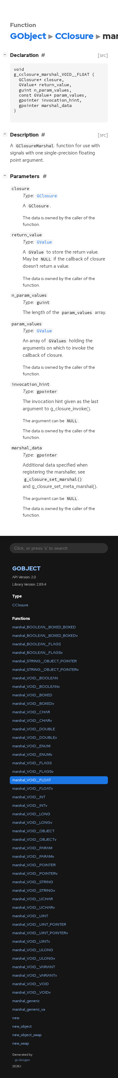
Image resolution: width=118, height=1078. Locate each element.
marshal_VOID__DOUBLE (33, 729)
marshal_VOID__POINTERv (35, 873)
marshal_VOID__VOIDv (31, 992)
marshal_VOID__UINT (30, 915)
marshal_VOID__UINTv (31, 941)
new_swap (20, 1043)
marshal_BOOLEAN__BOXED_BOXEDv (45, 635)
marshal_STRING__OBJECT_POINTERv (45, 669)
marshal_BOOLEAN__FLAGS (36, 644)
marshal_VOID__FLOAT (31, 780)
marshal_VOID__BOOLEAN (35, 678)
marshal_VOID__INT (28, 797)
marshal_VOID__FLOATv (32, 788)
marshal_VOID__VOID (30, 983)
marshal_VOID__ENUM (31, 746)
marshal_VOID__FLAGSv (32, 771)
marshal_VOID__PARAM (32, 848)
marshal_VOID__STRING (32, 881)
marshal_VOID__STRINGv (33, 890)
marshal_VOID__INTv (29, 805)
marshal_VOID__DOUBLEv (34, 737)
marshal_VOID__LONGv (32, 822)
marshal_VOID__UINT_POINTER (39, 924)
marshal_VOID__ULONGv (33, 958)
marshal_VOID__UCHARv (33, 907)
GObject (26, 568)
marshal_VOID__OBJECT (33, 831)
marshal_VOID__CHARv (32, 720)
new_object (22, 1026)
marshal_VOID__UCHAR (32, 898)
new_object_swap (27, 1034)
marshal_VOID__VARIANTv (34, 975)
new (15, 1017)
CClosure (20, 605)
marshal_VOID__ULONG (32, 949)
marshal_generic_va (28, 1009)
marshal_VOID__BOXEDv (33, 703)
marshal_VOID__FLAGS (32, 763)
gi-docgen (22, 1060)
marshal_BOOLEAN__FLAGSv (37, 652)
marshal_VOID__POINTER (34, 864)
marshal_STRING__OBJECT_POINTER (44, 661)
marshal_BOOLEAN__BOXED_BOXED (44, 627)
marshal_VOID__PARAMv (33, 856)
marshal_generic (26, 1000)
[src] (103, 55)
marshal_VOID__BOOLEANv (36, 686)
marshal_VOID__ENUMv (32, 754)
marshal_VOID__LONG (31, 814)
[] (6, 54)
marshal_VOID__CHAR (31, 712)
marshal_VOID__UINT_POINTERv (40, 932)
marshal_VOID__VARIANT (33, 966)
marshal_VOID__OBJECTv (34, 839)
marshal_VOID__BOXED (32, 695)
